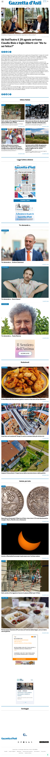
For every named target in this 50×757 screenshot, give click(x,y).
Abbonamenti (19, 751)
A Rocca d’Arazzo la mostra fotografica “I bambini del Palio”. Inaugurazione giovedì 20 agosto (11, 146)
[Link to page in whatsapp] (8, 52)
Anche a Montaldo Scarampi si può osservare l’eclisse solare (20, 556)
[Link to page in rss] (26, 742)
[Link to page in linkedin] (6, 52)
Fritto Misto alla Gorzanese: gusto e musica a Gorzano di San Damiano (23, 399)
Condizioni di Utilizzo (28, 753)
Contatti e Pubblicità (12, 751)
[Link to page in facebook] (2, 52)
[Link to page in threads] (10, 52)
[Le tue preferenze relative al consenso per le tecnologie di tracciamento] (47, 755)
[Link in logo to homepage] (9, 738)
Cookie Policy (21, 753)
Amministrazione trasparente (28, 751)
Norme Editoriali (37, 751)
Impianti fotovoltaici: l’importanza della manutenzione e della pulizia (23, 473)
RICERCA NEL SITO (45, 1)
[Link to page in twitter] (4, 52)
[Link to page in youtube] (23, 742)
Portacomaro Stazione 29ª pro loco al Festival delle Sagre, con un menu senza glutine (24, 630)
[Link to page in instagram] (18, 742)
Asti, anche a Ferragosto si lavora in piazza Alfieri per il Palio (12, 121)
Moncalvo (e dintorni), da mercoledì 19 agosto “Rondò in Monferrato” (36, 121)
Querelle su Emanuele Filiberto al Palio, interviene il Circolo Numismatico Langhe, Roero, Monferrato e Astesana (24, 519)
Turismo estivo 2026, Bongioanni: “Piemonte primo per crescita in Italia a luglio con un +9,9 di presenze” (35, 147)
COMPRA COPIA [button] (25, 201)
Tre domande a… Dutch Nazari (10, 299)
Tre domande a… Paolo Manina (11, 336)
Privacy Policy (43, 751)
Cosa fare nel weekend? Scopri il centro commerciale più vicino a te (22, 436)
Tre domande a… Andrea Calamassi (12, 262)
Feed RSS (5, 751)
